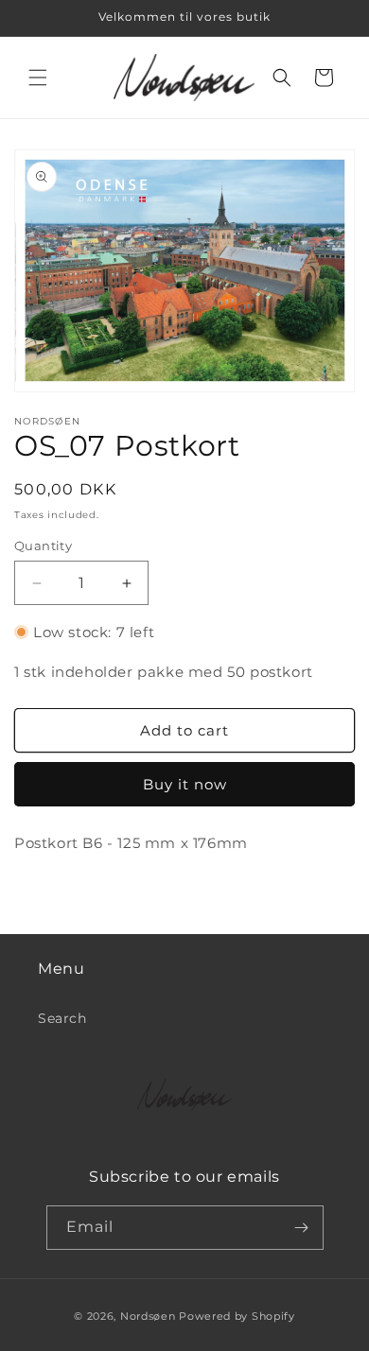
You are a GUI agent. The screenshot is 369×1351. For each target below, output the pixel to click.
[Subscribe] (302, 1227)
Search (62, 1018)
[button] (38, 77)
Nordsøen (148, 1316)
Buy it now (185, 784)
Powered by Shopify (237, 1316)
